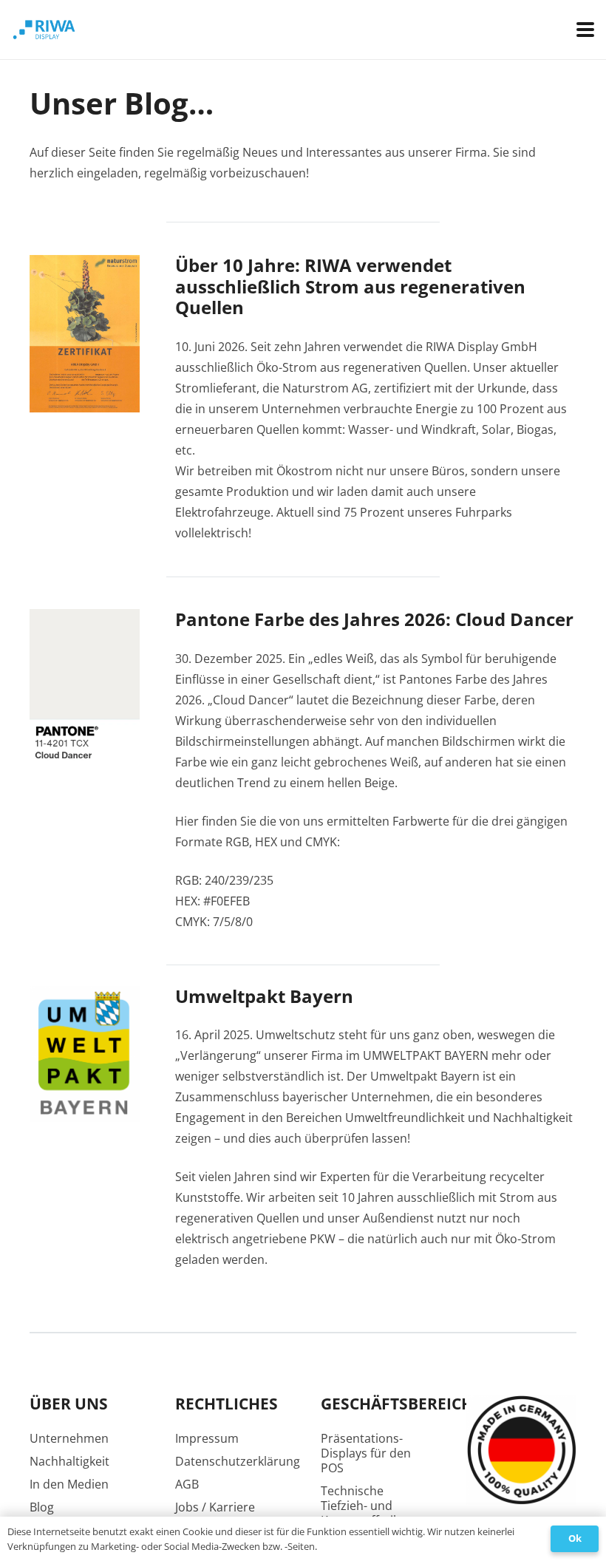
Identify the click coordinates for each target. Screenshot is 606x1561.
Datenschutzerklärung (237, 1461)
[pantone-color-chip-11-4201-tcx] (85, 692)
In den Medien (69, 1484)
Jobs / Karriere (215, 1507)
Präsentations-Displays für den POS (366, 1453)
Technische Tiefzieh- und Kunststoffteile (362, 1505)
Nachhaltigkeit (69, 1461)
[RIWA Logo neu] (206, 29)
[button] (585, 29)
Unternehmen (69, 1438)
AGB (187, 1484)
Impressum (207, 1438)
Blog (42, 1507)
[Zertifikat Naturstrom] (85, 334)
